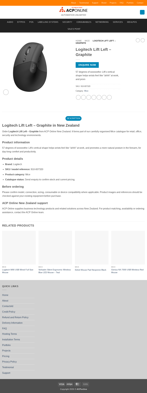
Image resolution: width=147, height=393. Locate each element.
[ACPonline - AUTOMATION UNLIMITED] (73, 9)
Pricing (5, 356)
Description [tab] (73, 118)
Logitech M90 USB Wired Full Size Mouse (17, 271)
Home (79, 41)
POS (31, 22)
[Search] (142, 12)
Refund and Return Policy (15, 317)
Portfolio (130, 3)
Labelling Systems (48, 22)
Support (95, 3)
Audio (10, 22)
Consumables (84, 22)
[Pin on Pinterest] (93, 97)
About (73, 3)
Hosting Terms (9, 334)
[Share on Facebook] (78, 97)
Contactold (7, 306)
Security (67, 22)
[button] (6, 92)
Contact (140, 3)
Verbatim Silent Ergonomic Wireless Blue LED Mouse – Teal (54, 271)
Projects (113, 3)
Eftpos (21, 22)
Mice (87, 41)
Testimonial (84, 3)
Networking (102, 22)
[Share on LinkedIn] (104, 97)
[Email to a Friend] (88, 97)
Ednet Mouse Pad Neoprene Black (90, 270)
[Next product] (138, 40)
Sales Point (74, 29)
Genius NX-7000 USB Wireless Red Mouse (127, 271)
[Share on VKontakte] (99, 97)
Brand (103, 3)
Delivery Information (12, 323)
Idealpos (132, 22)
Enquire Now (87, 65)
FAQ (121, 3)
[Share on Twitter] (83, 97)
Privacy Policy (9, 361)
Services (118, 22)
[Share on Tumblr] (109, 97)
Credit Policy (8, 312)
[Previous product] (143, 40)
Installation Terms (11, 339)
